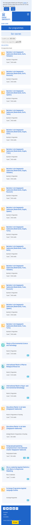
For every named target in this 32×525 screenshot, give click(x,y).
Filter (15, 522)
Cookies (5, 514)
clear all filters (5, 45)
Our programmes (16, 27)
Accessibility (5, 516)
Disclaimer (5, 512)
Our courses (16, 33)
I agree (6, 9)
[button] (28, 14)
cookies (25, 3)
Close (13, 9)
